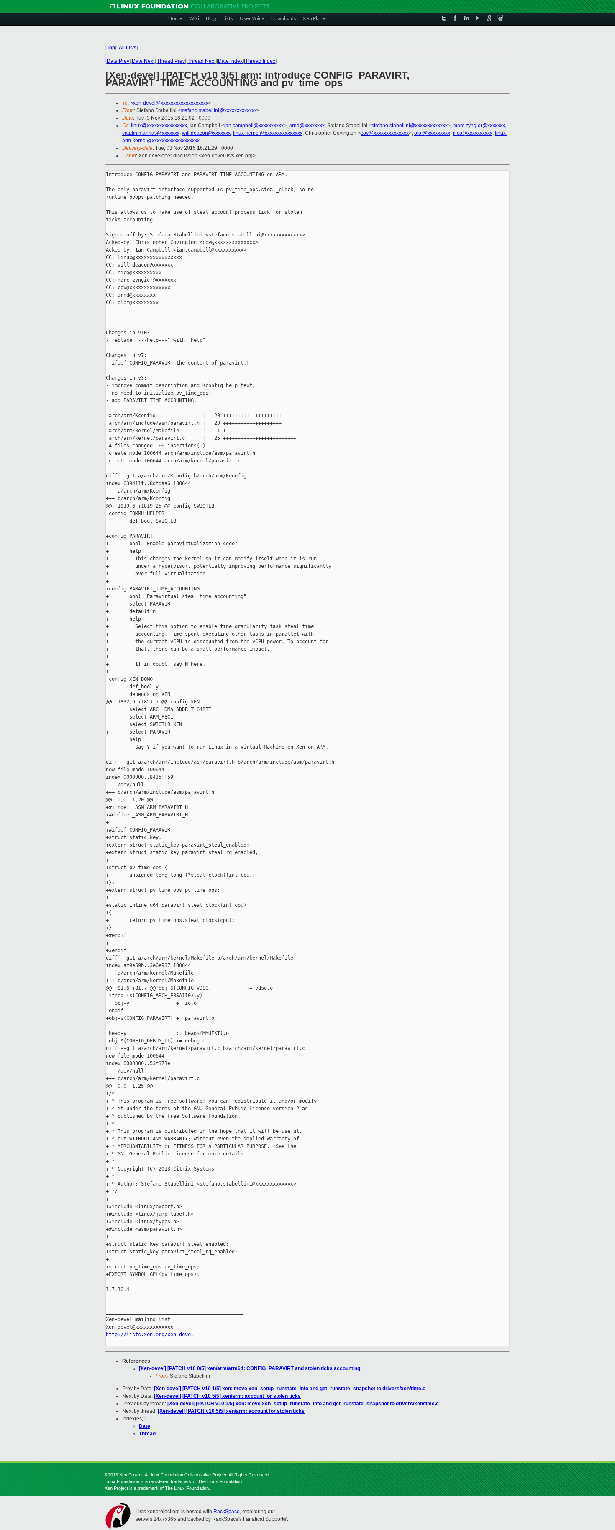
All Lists (127, 48)
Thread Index (260, 61)
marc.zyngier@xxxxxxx (479, 125)
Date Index (230, 61)
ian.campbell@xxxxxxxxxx (254, 125)
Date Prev (118, 61)
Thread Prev (171, 61)
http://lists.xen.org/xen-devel (150, 1334)
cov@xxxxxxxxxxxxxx (385, 133)
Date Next (143, 61)
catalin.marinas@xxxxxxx (150, 133)
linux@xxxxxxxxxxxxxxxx (159, 125)
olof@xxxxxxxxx (432, 133)
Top (111, 48)
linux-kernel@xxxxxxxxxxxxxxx (267, 133)
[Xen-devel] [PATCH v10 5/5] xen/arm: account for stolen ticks (227, 1396)
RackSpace (226, 1512)
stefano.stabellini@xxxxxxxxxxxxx (219, 110)
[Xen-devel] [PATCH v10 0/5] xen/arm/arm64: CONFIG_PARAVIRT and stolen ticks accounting (249, 1368)
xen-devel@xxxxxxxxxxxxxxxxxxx (170, 103)
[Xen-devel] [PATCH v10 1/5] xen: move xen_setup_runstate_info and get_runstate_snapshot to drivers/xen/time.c (289, 1388)
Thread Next (201, 61)
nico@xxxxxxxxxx (472, 133)
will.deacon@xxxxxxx (206, 133)
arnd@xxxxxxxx (307, 125)
